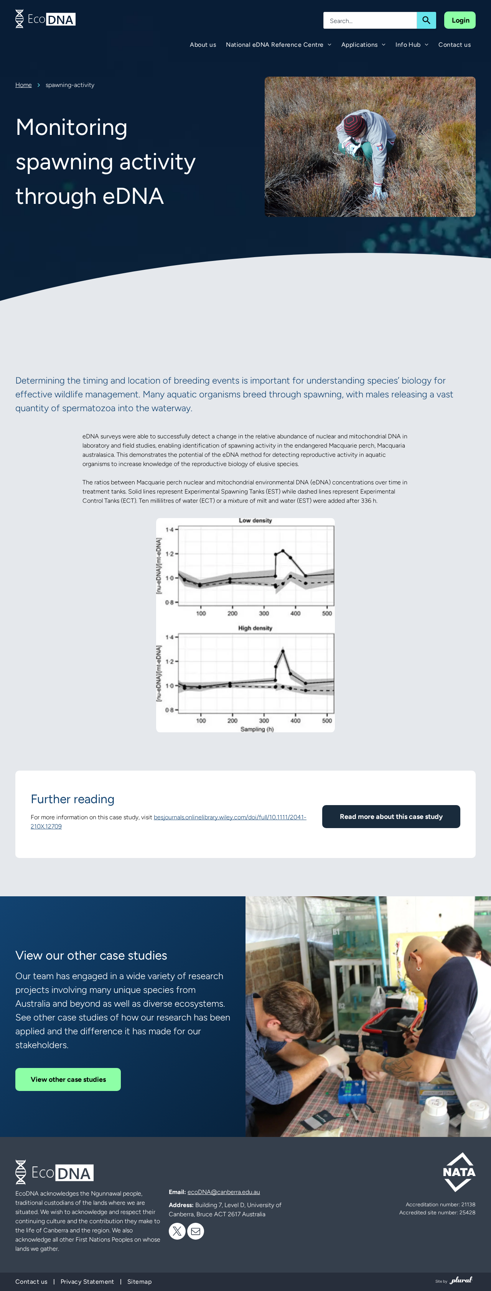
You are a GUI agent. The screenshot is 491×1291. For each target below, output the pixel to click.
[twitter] (177, 1232)
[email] (195, 1232)
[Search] (426, 20)
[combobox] (370, 20)
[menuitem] (203, 44)
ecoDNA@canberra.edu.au (224, 1192)
